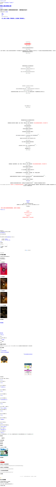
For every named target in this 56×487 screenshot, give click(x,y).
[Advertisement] (23, 25)
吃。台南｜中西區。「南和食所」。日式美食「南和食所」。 (13, 18)
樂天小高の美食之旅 (5, 6)
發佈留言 (2, 247)
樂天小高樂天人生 (2, 232)
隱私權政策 (32, 476)
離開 (4, 485)
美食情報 (6, 11)
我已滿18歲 (2, 485)
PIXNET (22, 476)
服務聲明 (35, 476)
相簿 (2, 13)
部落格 (3, 14)
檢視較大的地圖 (28, 200)
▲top (1, 241)
